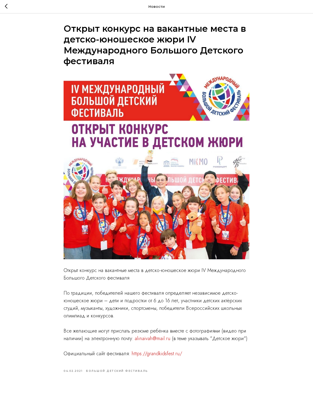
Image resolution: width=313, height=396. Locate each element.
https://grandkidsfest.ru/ (157, 353)
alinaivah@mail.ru (152, 338)
